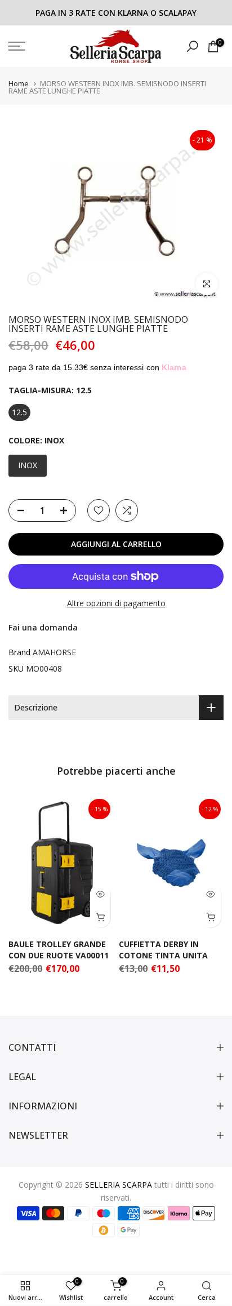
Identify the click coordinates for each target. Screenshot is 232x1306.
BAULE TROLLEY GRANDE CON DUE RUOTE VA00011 (58, 949)
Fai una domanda (43, 627)
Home (18, 83)
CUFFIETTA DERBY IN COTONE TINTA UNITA (163, 949)
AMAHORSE (54, 652)
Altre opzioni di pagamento (116, 603)
